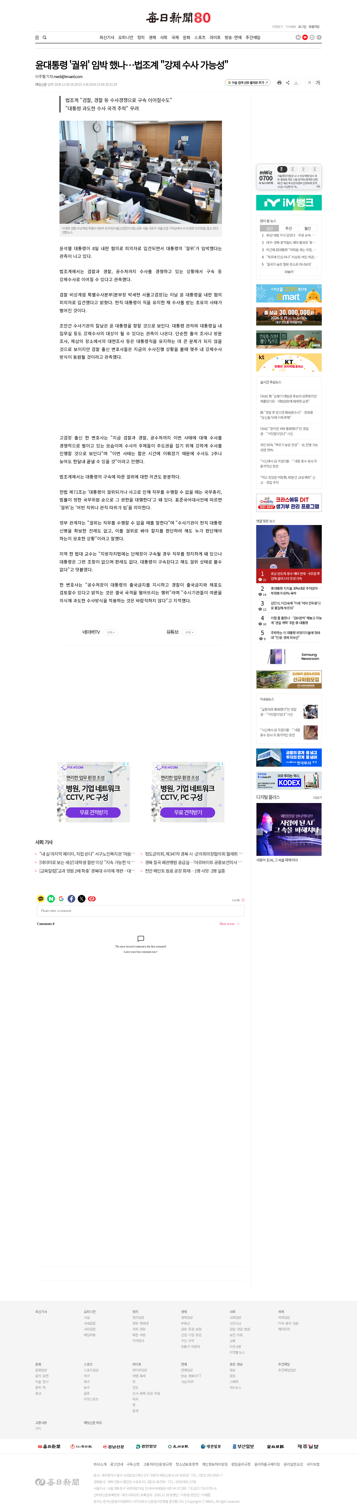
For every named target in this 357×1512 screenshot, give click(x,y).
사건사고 (235, 1323)
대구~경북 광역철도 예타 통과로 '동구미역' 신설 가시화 (302, 242)
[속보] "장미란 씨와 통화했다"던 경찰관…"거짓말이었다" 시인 (284, 431)
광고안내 (116, 1464)
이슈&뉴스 (267, 699)
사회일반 (235, 1317)
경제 (152, 37)
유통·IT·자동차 (190, 1346)
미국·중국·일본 (288, 1323)
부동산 (185, 1323)
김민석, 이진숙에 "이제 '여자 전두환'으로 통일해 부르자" (296, 605)
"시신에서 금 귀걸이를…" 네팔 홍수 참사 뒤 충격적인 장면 (280, 732)
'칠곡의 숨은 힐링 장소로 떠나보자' (288, 264)
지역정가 (138, 1340)
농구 (87, 1387)
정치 (140, 37)
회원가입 (314, 26)
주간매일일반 (287, 1370)
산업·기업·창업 (191, 1335)
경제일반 (187, 1317)
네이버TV (98, 631)
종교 (38, 1393)
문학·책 (40, 1387)
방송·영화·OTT (191, 1375)
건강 (135, 1387)
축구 (87, 1381)
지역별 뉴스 (237, 1352)
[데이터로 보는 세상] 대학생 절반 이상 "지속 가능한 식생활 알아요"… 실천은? (104, 862)
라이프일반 (139, 1370)
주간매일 (253, 37)
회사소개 (100, 1464)
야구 (87, 1375)
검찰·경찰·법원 (240, 1329)
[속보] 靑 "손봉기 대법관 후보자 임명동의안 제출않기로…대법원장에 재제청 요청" (288, 399)
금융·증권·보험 (191, 1329)
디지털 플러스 (268, 797)
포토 (232, 1375)
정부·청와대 (140, 1323)
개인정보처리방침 (215, 1464)
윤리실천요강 (293, 1464)
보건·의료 (236, 1335)
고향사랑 (41, 1422)
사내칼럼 (89, 1323)
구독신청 (133, 1464)
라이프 (215, 37)
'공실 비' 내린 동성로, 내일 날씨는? (280, 859)
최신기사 (107, 37)
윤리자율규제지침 (267, 1464)
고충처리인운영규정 (157, 1464)
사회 (163, 37)
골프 (87, 1393)
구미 (38, 1428)
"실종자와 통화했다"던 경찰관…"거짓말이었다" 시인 (278, 712)
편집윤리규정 (241, 1464)
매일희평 (89, 1335)
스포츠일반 (91, 1370)
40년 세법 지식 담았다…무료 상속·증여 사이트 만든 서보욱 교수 (308, 235)
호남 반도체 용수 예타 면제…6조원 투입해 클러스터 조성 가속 (295, 576)
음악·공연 (41, 1375)
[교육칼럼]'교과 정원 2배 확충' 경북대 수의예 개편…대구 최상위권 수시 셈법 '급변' (108, 870)
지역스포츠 (91, 1399)
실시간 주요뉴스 (270, 382)
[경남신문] (113, 1446)
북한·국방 (138, 1335)
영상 (232, 1370)
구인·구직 (187, 1340)
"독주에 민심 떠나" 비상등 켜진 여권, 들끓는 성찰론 (299, 257)
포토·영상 (236, 1364)
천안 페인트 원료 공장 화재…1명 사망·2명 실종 (185, 870)
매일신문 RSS (93, 1422)
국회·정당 (138, 1329)
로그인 (302, 26)
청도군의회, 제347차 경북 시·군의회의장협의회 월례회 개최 (195, 854)
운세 (135, 1410)
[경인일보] (146, 1446)
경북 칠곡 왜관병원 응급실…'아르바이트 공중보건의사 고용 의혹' (200, 862)
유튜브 (179, 631)
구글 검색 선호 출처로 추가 (248, 82)
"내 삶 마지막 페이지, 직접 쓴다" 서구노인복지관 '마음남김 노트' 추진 (97, 854)
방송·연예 (233, 37)
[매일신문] (49, 1446)
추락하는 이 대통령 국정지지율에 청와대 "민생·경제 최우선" (295, 635)
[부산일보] (243, 1446)
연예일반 (187, 1370)
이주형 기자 (44, 76)
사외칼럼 (89, 1329)
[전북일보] (275, 1446)
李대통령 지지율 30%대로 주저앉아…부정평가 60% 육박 (296, 591)
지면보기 (277, 26)
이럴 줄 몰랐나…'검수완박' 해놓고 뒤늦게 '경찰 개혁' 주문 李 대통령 (296, 620)
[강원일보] (81, 1446)
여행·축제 (138, 1375)
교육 (232, 1340)
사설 (87, 1317)
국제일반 (284, 1317)
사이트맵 (312, 1464)
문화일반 (41, 1370)
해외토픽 (284, 1329)
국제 (175, 37)
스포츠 (199, 37)
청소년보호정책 (187, 1464)
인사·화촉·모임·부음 (146, 1393)
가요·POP (187, 1381)
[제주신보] (308, 1446)
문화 (186, 37)
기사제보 (290, 26)
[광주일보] (178, 1446)
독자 (135, 1399)
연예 (184, 1364)
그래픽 (234, 1381)
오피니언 (125, 37)
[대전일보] (211, 1446)
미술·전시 (41, 1381)
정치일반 (138, 1317)
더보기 (317, 797)
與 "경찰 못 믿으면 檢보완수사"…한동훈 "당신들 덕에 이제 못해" (286, 415)
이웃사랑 (235, 1346)
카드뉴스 (235, 1387)
